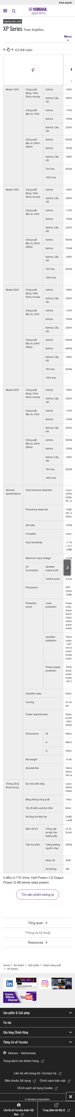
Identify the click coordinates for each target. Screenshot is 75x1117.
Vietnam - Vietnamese (22, 1053)
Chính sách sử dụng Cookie (35, 1088)
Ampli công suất (52, 965)
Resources (35, 942)
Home (6, 965)
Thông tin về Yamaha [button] (15, 1042)
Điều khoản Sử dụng (18, 1080)
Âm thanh (19, 965)
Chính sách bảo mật (52, 1080)
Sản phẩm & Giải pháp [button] (16, 1012)
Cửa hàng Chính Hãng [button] (15, 1032)
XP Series (12, 968)
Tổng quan (35, 922)
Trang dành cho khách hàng (21, 1061)
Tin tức (7, 1022)
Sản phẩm (33, 965)
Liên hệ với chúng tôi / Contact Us (35, 1073)
